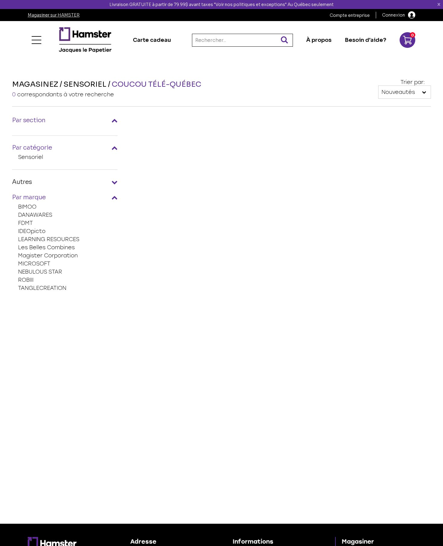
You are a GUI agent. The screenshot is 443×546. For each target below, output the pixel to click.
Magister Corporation (48, 255)
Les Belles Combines (46, 247)
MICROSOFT (34, 263)
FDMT (25, 223)
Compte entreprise (350, 15)
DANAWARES (35, 215)
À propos (318, 40)
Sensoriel (30, 157)
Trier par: (413, 82)
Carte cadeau (152, 40)
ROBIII (25, 280)
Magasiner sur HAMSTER (54, 15)
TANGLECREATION (42, 288)
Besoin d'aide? (365, 40)
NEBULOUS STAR (40, 271)
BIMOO (27, 206)
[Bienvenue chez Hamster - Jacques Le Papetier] (85, 40)
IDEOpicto (32, 231)
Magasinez (35, 84)
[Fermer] (439, 4)
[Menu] (36, 40)
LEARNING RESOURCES (48, 239)
